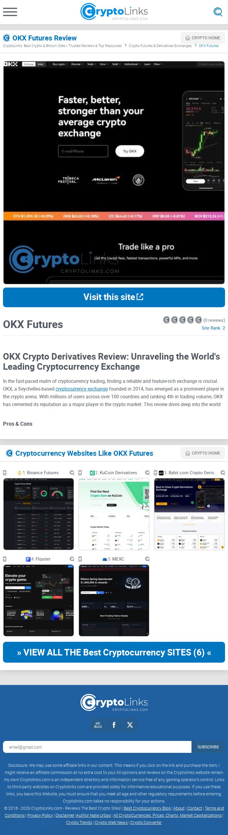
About (179, 808)
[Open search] (218, 12)
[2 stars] (175, 320)
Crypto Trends (79, 822)
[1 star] (167, 320)
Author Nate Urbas (93, 815)
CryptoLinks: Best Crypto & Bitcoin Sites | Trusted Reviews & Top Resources (62, 45)
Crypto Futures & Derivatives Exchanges (160, 45)
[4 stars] (191, 320)
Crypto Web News (111, 822)
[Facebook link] (114, 725)
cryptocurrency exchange (82, 388)
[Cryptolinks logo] (114, 12)
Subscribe (208, 747)
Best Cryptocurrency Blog (147, 808)
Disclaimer (65, 815)
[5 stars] (198, 320)
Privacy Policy (40, 815)
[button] (10, 12)
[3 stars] (183, 320)
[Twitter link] (130, 725)
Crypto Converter (146, 822)
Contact (194, 808)
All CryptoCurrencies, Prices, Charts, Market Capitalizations (167, 815)
